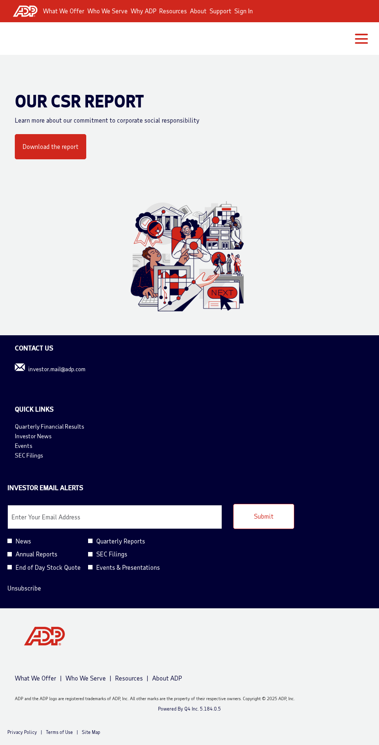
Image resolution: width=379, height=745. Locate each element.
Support (220, 10)
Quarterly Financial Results (59, 426)
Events (33, 446)
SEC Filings (39, 455)
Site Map (91, 732)
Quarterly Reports (120, 541)
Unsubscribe (24, 588)
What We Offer (63, 10)
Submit (264, 516)
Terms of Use (59, 732)
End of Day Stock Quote (48, 567)
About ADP (167, 678)
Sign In (243, 10)
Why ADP (143, 10)
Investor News (43, 436)
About (198, 10)
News (23, 541)
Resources (173, 10)
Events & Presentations (128, 567)
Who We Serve (107, 10)
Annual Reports (36, 554)
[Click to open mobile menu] (361, 39)
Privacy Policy (22, 732)
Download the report (50, 146)
